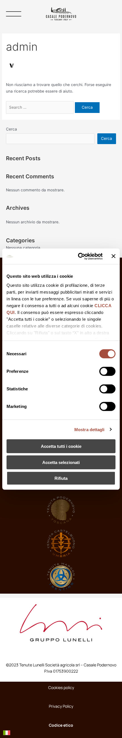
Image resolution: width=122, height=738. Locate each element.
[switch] (107, 371)
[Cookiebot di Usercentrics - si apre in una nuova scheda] (78, 256)
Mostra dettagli (89, 429)
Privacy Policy (61, 706)
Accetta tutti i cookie (61, 446)
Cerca (11, 129)
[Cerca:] (40, 107)
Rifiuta (61, 478)
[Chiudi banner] (113, 256)
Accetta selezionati (61, 462)
